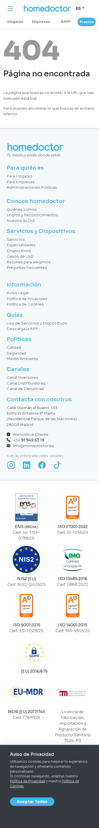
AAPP (66, 22)
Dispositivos (19, 250)
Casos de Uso (20, 256)
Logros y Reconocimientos (32, 215)
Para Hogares (19, 176)
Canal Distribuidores (26, 383)
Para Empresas (21, 182)
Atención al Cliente (29, 434)
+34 (27, 440)
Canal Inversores (22, 377)
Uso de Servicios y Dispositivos (37, 323)
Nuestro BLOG (20, 220)
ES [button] (78, 8)
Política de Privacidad (27, 781)
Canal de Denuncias (25, 388)
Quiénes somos (22, 209)
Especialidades (21, 245)
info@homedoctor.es (32, 445)
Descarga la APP (22, 328)
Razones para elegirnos (29, 262)
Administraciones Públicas (32, 187)
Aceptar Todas (32, 801)
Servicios (16, 239)
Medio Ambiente (22, 358)
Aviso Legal (17, 293)
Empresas (41, 22)
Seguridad (16, 353)
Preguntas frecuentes (27, 267)
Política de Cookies (25, 304)
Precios (87, 22)
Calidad (14, 347)
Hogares (15, 22)
